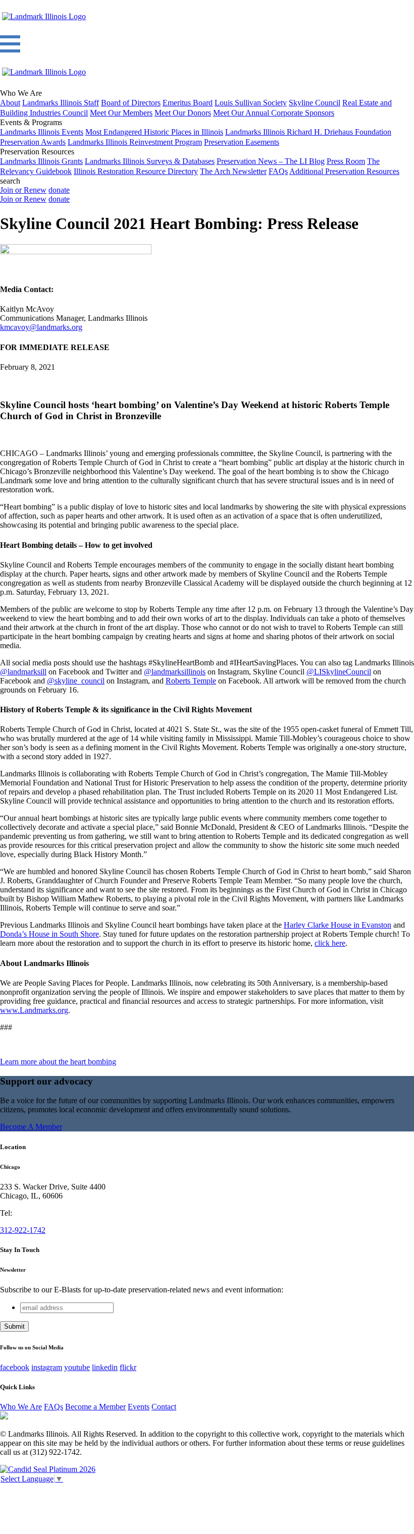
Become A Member (31, 1126)
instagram (46, 1367)
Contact (163, 1406)
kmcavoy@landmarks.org (41, 327)
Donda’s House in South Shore (49, 934)
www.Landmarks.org (34, 1010)
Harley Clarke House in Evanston (337, 925)
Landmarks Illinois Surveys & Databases (150, 161)
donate (59, 190)
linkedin (105, 1367)
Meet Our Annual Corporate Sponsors (273, 112)
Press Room (346, 161)
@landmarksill (23, 671)
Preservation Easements (241, 142)
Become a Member (95, 1406)
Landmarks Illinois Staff (60, 102)
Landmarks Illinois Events (41, 132)
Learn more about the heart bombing (58, 1061)
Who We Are (21, 1406)
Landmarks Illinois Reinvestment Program (135, 142)
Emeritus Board (188, 102)
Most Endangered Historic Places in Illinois (154, 132)
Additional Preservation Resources (344, 171)
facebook (14, 1367)
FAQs (278, 171)
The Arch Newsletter (233, 171)
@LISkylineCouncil (338, 671)
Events (138, 1406)
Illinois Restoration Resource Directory (136, 171)
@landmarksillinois (174, 671)
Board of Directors (131, 102)
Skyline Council (314, 102)
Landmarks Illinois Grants (41, 161)
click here (330, 943)
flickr (128, 1367)
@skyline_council (76, 680)
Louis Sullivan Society (251, 102)
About (10, 102)
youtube (77, 1367)
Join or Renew (23, 190)
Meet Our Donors (182, 112)
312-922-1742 (22, 1230)
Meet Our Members (121, 112)
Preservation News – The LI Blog (271, 161)
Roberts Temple (191, 680)
